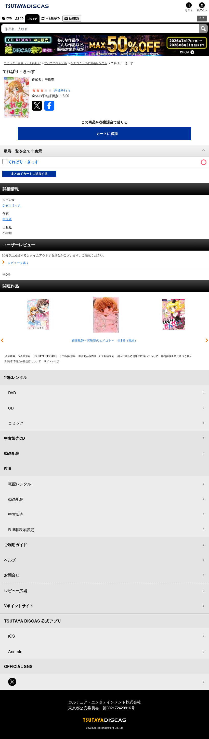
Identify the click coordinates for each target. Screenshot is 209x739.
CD (21, 18)
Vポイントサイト (18, 605)
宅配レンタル (19, 483)
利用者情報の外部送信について (23, 361)
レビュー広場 (15, 590)
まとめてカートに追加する (29, 173)
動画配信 (74, 18)
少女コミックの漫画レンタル (89, 63)
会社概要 (10, 356)
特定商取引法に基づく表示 (176, 356)
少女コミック (12, 205)
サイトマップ (51, 361)
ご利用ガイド (15, 544)
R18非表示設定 (21, 529)
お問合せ (11, 575)
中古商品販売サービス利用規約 (96, 356)
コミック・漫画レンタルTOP (22, 63)
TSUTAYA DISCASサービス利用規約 (54, 356)
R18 (202, 18)
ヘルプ (10, 560)
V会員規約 (24, 356)
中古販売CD (53, 18)
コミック (32, 18)
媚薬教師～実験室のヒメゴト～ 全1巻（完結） (105, 340)
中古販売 (15, 514)
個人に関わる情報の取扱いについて (137, 356)
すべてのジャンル (55, 63)
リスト (189, 10)
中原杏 (7, 219)
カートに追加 (107, 134)
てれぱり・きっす (24, 162)
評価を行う (62, 90)
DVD (9, 18)
